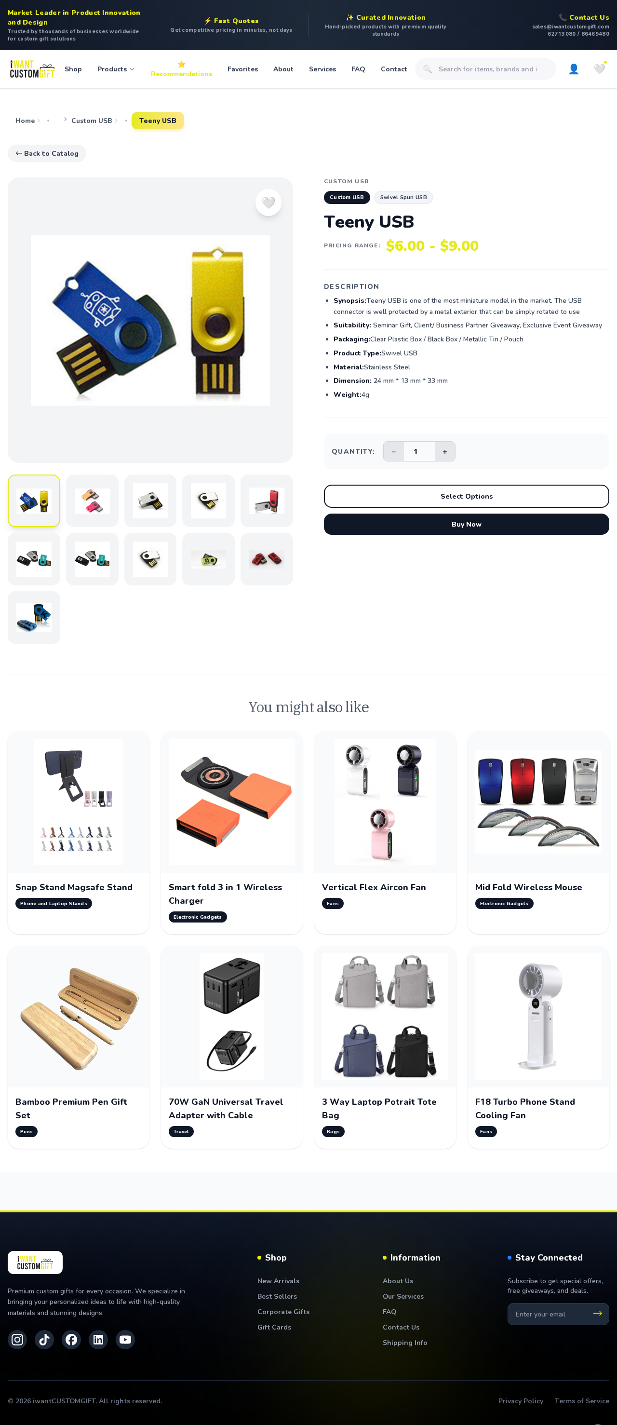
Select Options (467, 496)
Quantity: (354, 451)
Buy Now (467, 524)
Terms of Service (582, 1401)
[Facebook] (71, 1339)
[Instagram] (17, 1339)
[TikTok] (44, 1339)
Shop (73, 69)
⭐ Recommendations (181, 69)
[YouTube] (125, 1339)
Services (322, 69)
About (283, 69)
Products (112, 69)
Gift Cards (274, 1327)
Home (25, 120)
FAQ (358, 69)
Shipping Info (405, 1342)
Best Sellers (277, 1296)
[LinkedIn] (98, 1339)
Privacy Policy (520, 1401)
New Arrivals (278, 1280)
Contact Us (401, 1327)
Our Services (403, 1296)
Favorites (243, 69)
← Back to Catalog (47, 153)
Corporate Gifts (283, 1311)
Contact (394, 69)
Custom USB (91, 120)
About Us (398, 1280)
